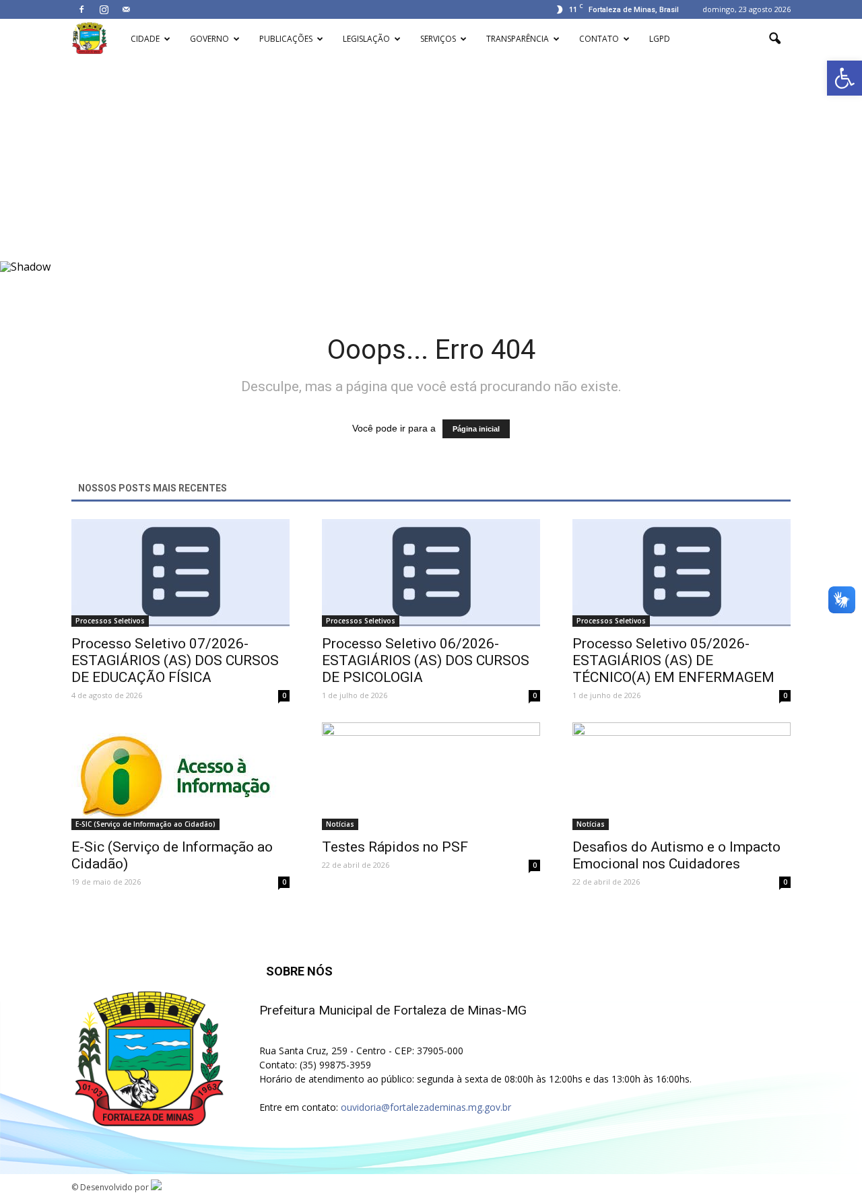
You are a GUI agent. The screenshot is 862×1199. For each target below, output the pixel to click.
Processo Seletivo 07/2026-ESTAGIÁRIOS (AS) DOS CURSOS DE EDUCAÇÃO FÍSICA (175, 660)
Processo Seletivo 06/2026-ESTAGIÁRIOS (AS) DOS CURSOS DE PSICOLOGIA (425, 660)
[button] (844, 78)
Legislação (366, 38)
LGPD (659, 38)
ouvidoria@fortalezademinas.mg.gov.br (426, 1107)
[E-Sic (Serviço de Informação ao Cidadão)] (180, 776)
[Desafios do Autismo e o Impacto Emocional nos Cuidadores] (681, 776)
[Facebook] (81, 9)
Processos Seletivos (110, 620)
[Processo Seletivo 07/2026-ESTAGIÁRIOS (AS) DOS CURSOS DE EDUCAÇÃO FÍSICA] (180, 573)
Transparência (517, 38)
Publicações (285, 38)
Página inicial (476, 429)
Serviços (438, 38)
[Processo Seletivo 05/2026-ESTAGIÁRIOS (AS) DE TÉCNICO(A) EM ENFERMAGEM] (681, 573)
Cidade (145, 38)
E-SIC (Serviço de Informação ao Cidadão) (145, 824)
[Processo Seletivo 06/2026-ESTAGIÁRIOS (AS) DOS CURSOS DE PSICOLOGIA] (431, 573)
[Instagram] (104, 9)
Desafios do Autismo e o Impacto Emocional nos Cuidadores (676, 855)
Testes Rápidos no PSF (395, 847)
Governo (209, 38)
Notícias (340, 824)
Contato (599, 38)
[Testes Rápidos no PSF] (431, 776)
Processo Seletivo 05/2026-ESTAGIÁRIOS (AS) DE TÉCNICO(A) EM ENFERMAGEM (673, 660)
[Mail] (126, 9)
